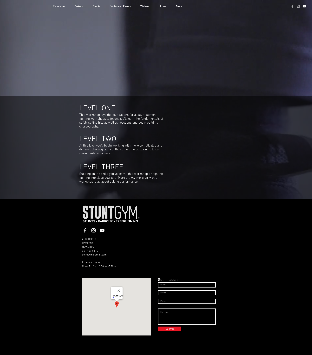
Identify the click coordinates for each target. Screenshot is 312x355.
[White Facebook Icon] (292, 6)
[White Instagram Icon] (298, 6)
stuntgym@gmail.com (94, 254)
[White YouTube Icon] (304, 6)
